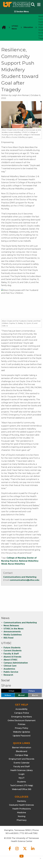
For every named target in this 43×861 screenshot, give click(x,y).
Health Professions (21, 809)
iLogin (21, 774)
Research (8, 675)
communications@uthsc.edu (24, 580)
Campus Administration (16, 663)
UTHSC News (15, 27)
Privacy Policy (21, 728)
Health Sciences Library (21, 770)
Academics (9, 669)
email (22, 695)
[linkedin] (32, 850)
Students (21, 782)
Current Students (13, 650)
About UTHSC (10, 660)
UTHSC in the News (13, 628)
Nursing (21, 816)
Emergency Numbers (21, 717)
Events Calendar (22, 763)
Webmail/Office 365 (21, 789)
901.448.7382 (31, 833)
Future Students (12, 647)
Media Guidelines (13, 635)
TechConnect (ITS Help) (21, 785)
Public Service (11, 672)
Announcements (12, 631)
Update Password (21, 736)
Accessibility (21, 709)
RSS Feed (8, 638)
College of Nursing (16, 558)
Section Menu (22, 12)
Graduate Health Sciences (21, 805)
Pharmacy (22, 820)
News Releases (11, 625)
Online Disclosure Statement (21, 720)
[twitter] (25, 850)
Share (36, 691)
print (36, 695)
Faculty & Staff (11, 653)
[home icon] (3, 27)
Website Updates (21, 732)
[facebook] (10, 850)
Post (15, 691)
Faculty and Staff (21, 766)
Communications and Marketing (19, 577)
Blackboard (21, 751)
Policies (21, 724)
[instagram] (17, 850)
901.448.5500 (11, 833)
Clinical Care (10, 666)
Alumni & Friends (12, 657)
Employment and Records (21, 759)
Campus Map (21, 755)
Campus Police (21, 713)
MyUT (21, 778)
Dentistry (21, 801)
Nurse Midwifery (16, 564)
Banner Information (21, 747)
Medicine (21, 812)
